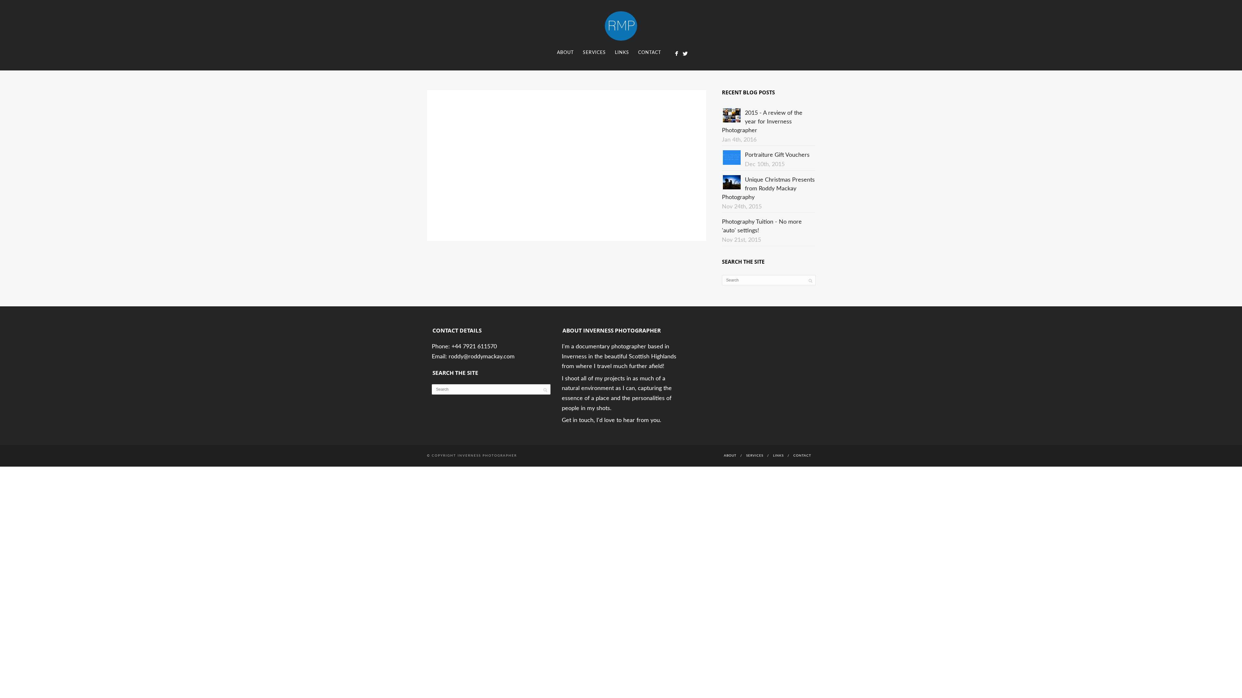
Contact (649, 52)
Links (622, 52)
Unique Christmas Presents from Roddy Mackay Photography (768, 188)
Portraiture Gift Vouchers (777, 155)
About (565, 52)
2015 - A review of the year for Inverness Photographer (762, 121)
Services (594, 52)
